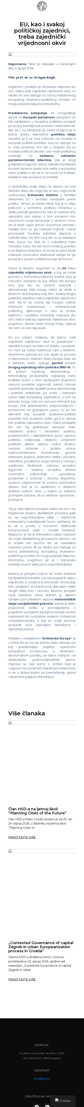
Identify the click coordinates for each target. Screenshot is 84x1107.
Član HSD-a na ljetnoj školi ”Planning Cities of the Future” (37, 811)
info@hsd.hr (42, 1079)
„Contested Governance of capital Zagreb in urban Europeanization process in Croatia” (40, 947)
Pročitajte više (22, 837)
